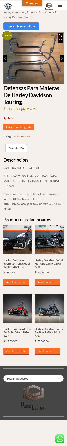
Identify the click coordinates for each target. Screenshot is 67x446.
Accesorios (18, 12)
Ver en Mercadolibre (21, 26)
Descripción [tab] (16, 148)
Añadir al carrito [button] (16, 282)
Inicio (6, 12)
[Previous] (5, 58)
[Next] (62, 58)
